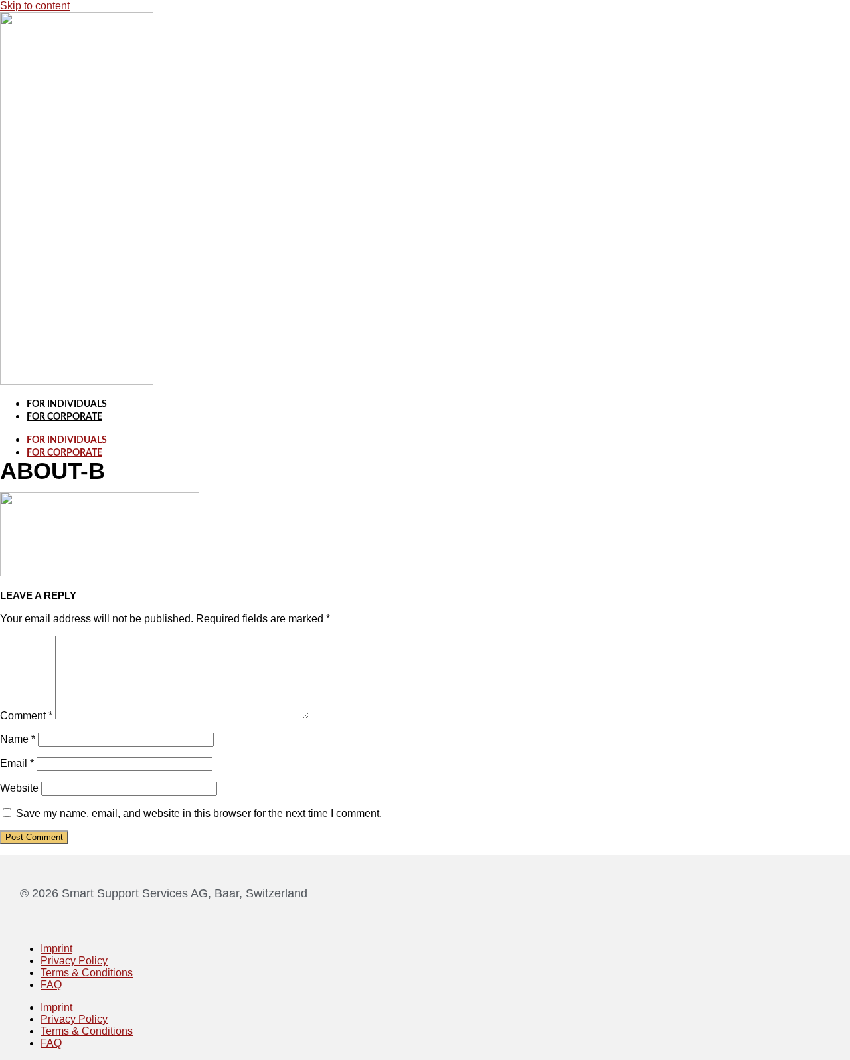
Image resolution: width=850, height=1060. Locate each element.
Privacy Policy (74, 960)
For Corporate (64, 417)
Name (17, 739)
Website (19, 788)
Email (17, 763)
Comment (26, 715)
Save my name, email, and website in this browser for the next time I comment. (199, 813)
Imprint (56, 948)
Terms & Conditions (87, 972)
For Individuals (67, 404)
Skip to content (35, 5)
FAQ (51, 984)
